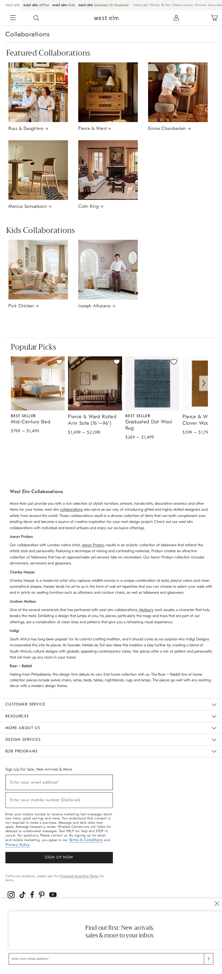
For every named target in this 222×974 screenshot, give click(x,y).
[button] (36, 17)
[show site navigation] (13, 18)
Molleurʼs (146, 610)
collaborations (71, 509)
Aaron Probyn (93, 545)
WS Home (201, 5)
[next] (203, 383)
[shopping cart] (214, 17)
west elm (12, 5)
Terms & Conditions (86, 840)
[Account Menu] (176, 17)
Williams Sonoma (182, 5)
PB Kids (154, 5)
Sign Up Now (59, 857)
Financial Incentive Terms (79, 876)
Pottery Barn (141, 5)
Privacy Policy (17, 844)
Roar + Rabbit (169, 674)
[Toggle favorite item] (59, 362)
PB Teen (166, 5)
